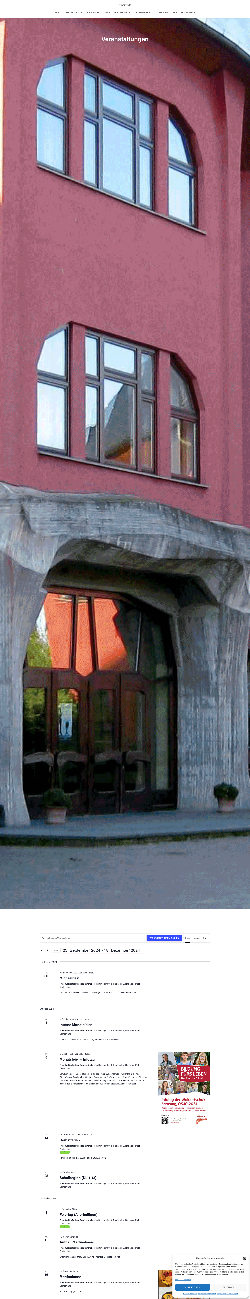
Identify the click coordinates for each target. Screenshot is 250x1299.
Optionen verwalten (183, 1280)
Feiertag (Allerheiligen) (78, 1214)
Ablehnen (228, 1287)
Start (57, 13)
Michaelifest (69, 977)
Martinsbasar (70, 1276)
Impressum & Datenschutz (227, 1294)
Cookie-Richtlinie (190, 1294)
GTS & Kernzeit (121, 13)
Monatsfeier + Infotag (77, 1059)
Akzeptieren (192, 1287)
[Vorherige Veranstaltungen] (41, 950)
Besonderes (187, 13)
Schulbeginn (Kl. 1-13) (78, 1177)
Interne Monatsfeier (76, 1024)
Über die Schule (73, 13)
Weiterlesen (130, 1083)
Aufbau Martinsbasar (77, 1242)
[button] (244, 1258)
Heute (56, 950)
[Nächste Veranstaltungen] (47, 950)
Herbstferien (70, 1139)
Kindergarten (142, 13)
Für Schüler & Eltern (98, 13)
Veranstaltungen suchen (164, 938)
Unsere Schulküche (165, 13)
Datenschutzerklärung (207, 1294)
